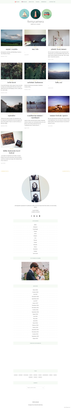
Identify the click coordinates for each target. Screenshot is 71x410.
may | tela (35, 49)
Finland (35, 231)
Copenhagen (35, 113)
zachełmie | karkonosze (35, 82)
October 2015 (35, 334)
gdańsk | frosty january (59, 49)
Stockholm (35, 249)
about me (31, 1)
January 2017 (35, 303)
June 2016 (35, 316)
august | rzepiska (11, 49)
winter (40, 377)
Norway (35, 240)
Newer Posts (5, 171)
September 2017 (35, 298)
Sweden (35, 251)
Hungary (35, 235)
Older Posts (66, 171)
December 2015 (35, 329)
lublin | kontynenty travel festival (11, 152)
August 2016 (35, 314)
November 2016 (35, 307)
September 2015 (35, 336)
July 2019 (35, 294)
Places (37, 1)
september (11, 116)
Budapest (35, 227)
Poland (11, 80)
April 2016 (35, 320)
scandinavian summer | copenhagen (35, 117)
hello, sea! (58, 82)
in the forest (11, 82)
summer (30, 377)
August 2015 (35, 338)
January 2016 (35, 327)
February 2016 (35, 325)
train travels (35, 253)
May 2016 (35, 318)
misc (35, 238)
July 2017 (35, 300)
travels (35, 377)
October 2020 (35, 292)
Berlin (35, 224)
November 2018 (35, 296)
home (35, 233)
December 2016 (35, 305)
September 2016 (35, 312)
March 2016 (35, 323)
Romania (35, 244)
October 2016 (35, 309)
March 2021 (35, 289)
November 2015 (35, 331)
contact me (52, 1)
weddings (43, 1)
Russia (35, 246)
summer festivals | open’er (59, 116)
